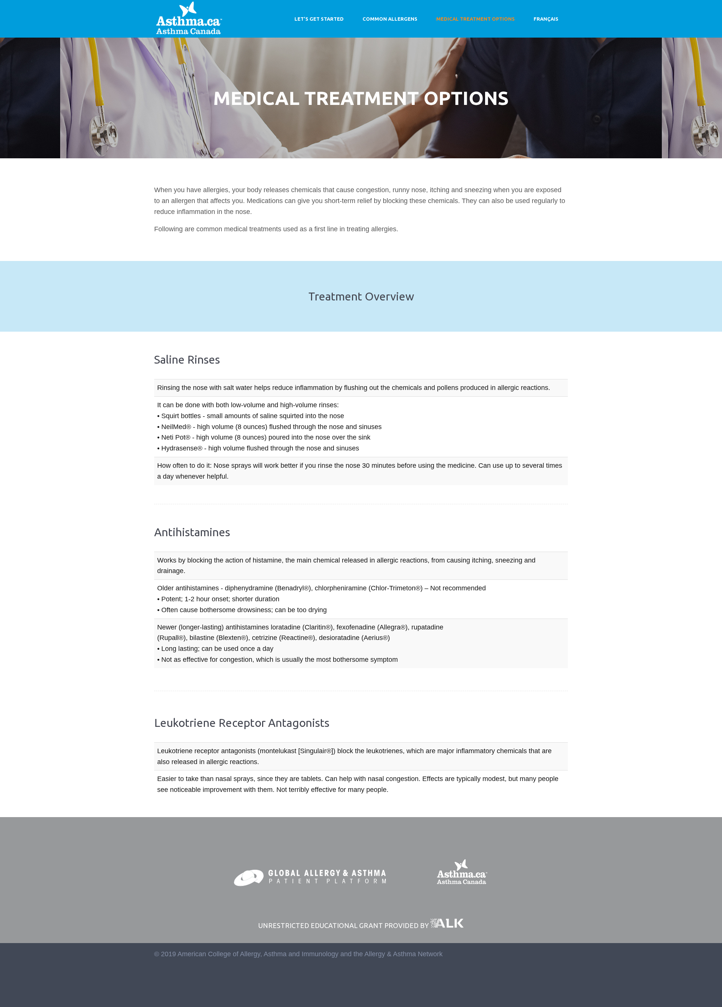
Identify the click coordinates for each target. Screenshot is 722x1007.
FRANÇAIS (546, 18)
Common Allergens (390, 18)
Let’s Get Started (319, 18)
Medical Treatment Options (475, 18)
